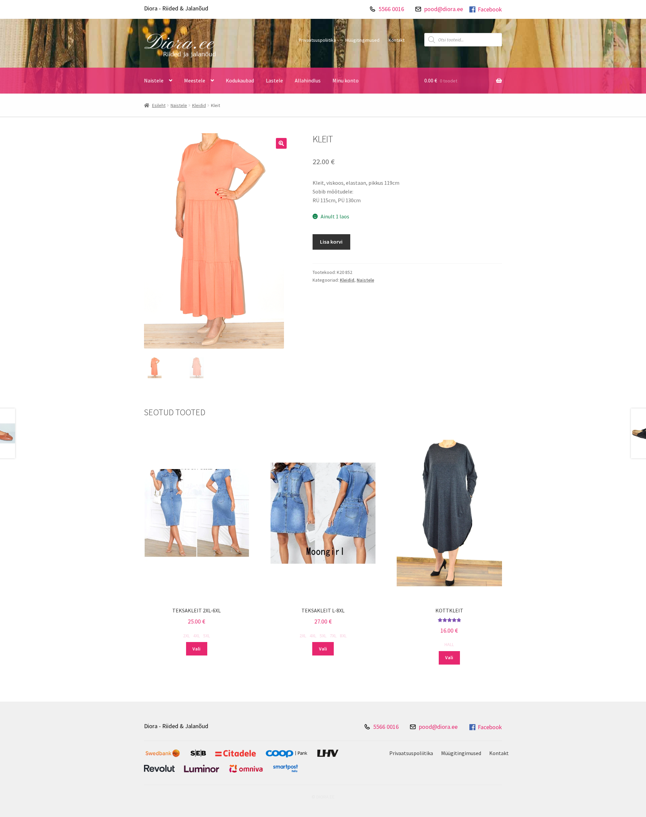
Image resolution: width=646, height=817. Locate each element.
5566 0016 (391, 9)
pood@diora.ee (443, 9)
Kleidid (199, 105)
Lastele (274, 80)
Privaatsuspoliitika (317, 40)
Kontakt (396, 40)
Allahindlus (308, 80)
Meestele (194, 80)
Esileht (159, 105)
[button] (281, 143)
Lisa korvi (331, 241)
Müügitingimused (362, 40)
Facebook (490, 9)
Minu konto (345, 80)
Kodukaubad (240, 80)
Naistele (154, 80)
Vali (196, 649)
